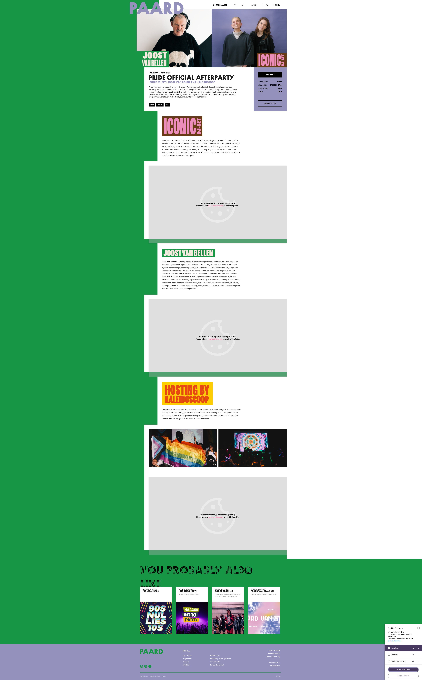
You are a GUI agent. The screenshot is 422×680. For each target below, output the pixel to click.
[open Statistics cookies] (418, 654)
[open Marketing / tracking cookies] (418, 661)
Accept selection (403, 675)
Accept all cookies (403, 669)
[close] (418, 628)
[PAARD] (159, 8)
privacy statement (394, 640)
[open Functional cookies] (418, 648)
